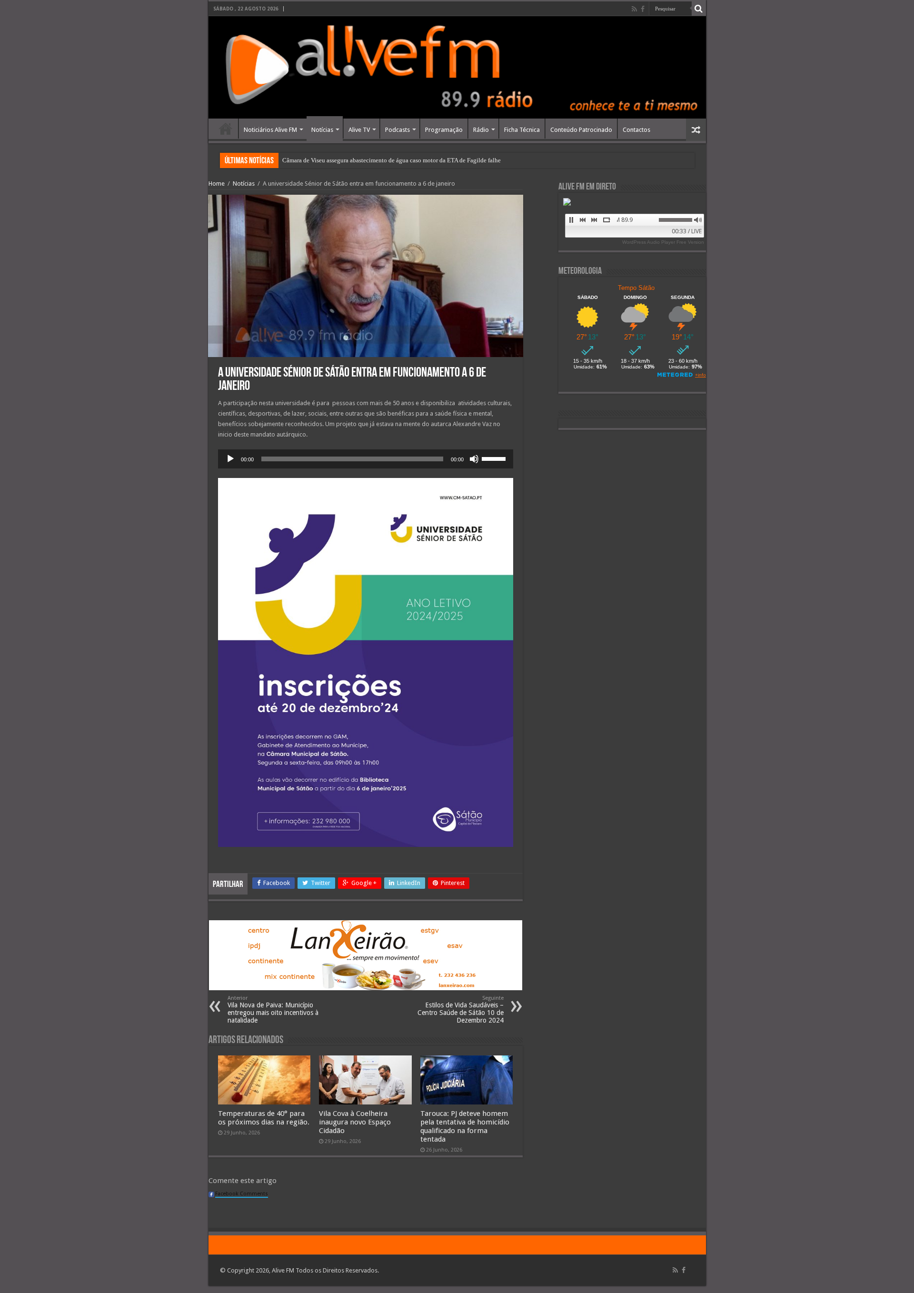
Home (225, 129)
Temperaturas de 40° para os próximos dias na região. (263, 1117)
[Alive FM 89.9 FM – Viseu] (457, 67)
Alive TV (359, 129)
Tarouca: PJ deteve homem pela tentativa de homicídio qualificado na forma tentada (464, 1126)
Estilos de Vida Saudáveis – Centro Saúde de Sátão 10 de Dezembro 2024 (460, 1009)
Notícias (322, 129)
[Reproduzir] (230, 459)
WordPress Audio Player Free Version (663, 242)
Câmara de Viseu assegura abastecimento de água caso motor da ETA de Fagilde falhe (391, 160)
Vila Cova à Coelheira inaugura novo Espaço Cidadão (355, 1122)
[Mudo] (474, 459)
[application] (365, 458)
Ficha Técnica (522, 129)
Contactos (636, 129)
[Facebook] (643, 9)
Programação (444, 129)
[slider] (495, 458)
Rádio (481, 129)
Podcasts (397, 129)
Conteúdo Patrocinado (581, 129)
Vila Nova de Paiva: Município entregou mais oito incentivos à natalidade (273, 1009)
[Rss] (634, 9)
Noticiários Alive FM (270, 129)
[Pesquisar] (699, 8)
